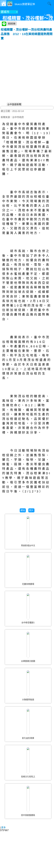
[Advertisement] (27, 69)
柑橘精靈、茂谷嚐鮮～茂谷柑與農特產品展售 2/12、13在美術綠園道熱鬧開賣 (27, 34)
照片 (31, 510)
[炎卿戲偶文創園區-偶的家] (28, 645)
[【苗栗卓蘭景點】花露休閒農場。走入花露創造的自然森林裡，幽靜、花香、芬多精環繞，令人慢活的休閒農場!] (28, 568)
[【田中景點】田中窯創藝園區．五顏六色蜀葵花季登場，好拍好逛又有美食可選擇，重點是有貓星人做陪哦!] (28, 799)
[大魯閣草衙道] (28, 683)
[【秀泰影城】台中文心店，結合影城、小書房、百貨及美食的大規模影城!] (28, 529)
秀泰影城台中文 (28, 545)
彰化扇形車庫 (28, 738)
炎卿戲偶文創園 (28, 661)
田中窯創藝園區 (28, 815)
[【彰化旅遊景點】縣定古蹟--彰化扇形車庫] (28, 722)
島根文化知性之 (28, 776)
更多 (3, 827)
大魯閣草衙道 (28, 699)
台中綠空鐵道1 (28, 622)
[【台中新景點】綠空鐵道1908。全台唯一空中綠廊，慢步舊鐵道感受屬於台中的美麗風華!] (28, 606)
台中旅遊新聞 (14, 104)
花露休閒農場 (28, 584)
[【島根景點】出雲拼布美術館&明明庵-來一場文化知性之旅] (28, 760)
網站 (22, 510)
